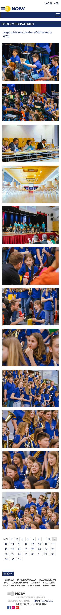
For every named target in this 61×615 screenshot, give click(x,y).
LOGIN (48, 3)
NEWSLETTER (34, 585)
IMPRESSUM (22, 604)
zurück (8, 573)
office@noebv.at (45, 601)
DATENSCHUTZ (38, 604)
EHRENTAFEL (49, 585)
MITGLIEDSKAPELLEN (26, 580)
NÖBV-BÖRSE (49, 583)
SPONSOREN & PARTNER (14, 585)
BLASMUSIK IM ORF (20, 583)
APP (56, 3)
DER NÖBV (9, 580)
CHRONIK (36, 583)
